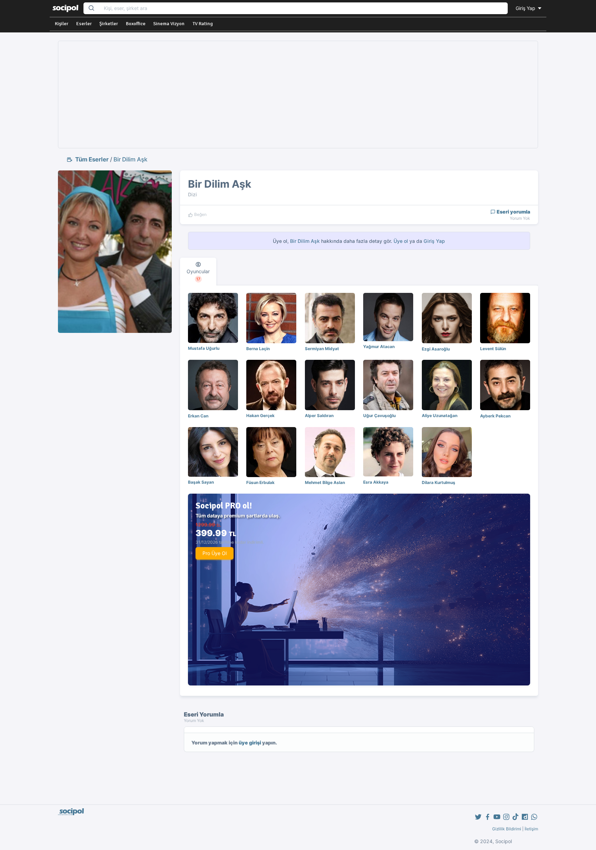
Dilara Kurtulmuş (438, 482)
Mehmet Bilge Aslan (325, 482)
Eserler (84, 24)
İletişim (531, 828)
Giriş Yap (526, 8)
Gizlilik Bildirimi (506, 828)
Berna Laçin (258, 348)
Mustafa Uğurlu (203, 348)
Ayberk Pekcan (495, 415)
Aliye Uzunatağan (439, 415)
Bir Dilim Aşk (130, 159)
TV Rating (202, 24)
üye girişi (250, 742)
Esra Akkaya (375, 482)
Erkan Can (198, 415)
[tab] (198, 271)
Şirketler (108, 24)
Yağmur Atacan (379, 346)
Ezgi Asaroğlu (436, 349)
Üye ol (401, 241)
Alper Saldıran (319, 415)
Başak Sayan (201, 482)
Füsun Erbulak (260, 482)
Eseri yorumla (513, 212)
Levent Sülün (493, 348)
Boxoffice (136, 24)
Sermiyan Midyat (322, 348)
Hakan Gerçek (260, 415)
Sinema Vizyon (169, 24)
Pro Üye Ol (214, 553)
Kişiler (61, 24)
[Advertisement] (298, 94)
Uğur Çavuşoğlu (379, 415)
